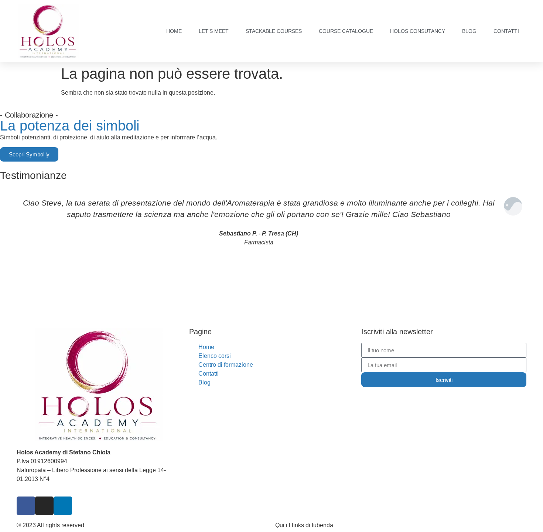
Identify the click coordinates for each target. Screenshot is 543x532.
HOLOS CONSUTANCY (417, 31)
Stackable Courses (274, 31)
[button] (7, 245)
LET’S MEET (214, 31)
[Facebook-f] (26, 506)
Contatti (506, 31)
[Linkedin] (63, 506)
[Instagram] (44, 506)
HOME (174, 31)
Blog (469, 31)
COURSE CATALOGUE (346, 31)
